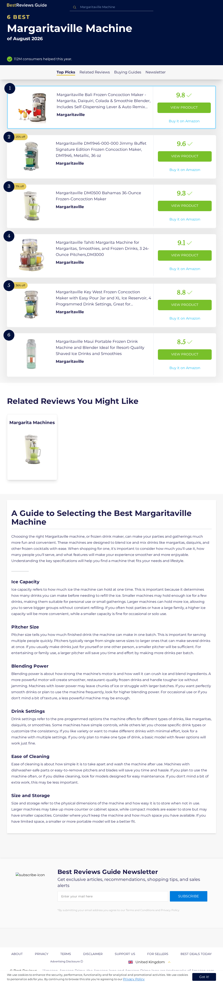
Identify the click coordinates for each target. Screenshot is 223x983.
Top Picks (66, 72)
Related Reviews (94, 72)
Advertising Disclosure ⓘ (66, 961)
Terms (65, 954)
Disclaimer (93, 954)
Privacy (41, 954)
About (17, 954)
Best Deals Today (196, 954)
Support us (125, 954)
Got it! (204, 977)
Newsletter (155, 72)
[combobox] (111, 7)
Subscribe (188, 896)
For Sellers (157, 954)
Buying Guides (127, 72)
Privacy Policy (134, 979)
